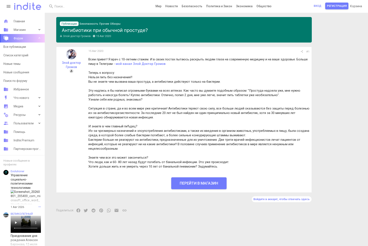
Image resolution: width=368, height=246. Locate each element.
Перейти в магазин (199, 183)
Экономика (244, 6)
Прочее (104, 23)
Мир (158, 6)
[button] (8, 6)
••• (39, 206)
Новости (171, 6)
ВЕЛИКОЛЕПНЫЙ (22, 213)
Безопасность (192, 6)
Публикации (69, 23)
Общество (264, 6)
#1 (307, 51)
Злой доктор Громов (77, 36)
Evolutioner (17, 171)
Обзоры (115, 23)
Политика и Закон (219, 6)
